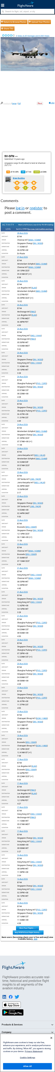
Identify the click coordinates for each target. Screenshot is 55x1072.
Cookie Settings (27, 1057)
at (40, 172)
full (19, 103)
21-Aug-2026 (22, 568)
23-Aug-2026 (22, 472)
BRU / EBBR (31, 527)
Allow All (27, 1066)
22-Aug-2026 (22, 520)
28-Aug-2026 (22, 233)
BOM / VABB (42, 718)
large (14, 103)
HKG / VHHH (36, 336)
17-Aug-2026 (22, 759)
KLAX (34, 288)
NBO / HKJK (40, 455)
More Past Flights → (27, 928)
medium (6, 103)
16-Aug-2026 (22, 855)
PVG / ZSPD (41, 383)
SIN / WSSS (37, 243)
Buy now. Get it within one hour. (40, 229)
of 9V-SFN (12, 172)
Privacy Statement (33, 1051)
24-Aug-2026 (22, 424)
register (36, 208)
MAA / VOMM (34, 240)
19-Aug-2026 (22, 688)
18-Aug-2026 (22, 735)
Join (35, 939)
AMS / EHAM (41, 264)
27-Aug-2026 (22, 257)
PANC (33, 312)
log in (20, 208)
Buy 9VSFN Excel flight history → (28, 932)
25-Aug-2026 (22, 401)
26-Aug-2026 (22, 281)
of (26, 172)
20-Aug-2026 (22, 640)
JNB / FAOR (35, 479)
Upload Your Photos (40, 22)
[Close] (51, 1037)
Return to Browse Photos (15, 22)
